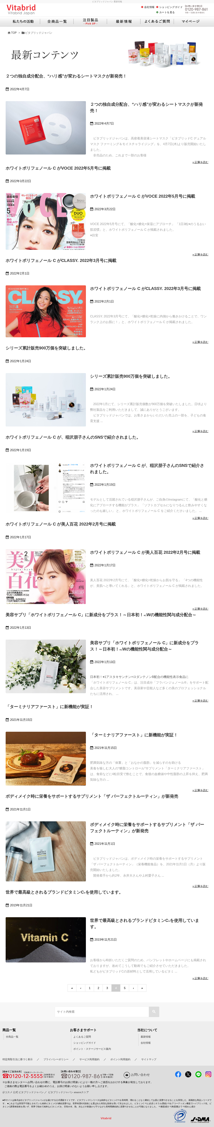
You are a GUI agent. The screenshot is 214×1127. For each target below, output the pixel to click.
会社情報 (149, 7)
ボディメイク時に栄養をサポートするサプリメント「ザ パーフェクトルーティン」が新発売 (92, 796)
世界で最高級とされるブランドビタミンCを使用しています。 (64, 892)
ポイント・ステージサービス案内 (92, 1048)
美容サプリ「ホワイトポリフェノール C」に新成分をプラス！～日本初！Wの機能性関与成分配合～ (101, 614)
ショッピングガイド (171, 7)
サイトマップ (148, 1059)
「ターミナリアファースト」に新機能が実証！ (49, 706)
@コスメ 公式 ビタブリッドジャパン (23, 1092)
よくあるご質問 (82, 1036)
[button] (154, 1012)
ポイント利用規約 (120, 1059)
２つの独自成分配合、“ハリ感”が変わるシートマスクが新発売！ (66, 76)
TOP (14, 32)
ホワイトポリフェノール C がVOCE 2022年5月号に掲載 (58, 168)
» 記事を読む (200, 162)
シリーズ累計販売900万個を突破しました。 (47, 348)
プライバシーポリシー (56, 1059)
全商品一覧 (12, 1036)
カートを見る (167, 12)
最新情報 (146, 1036)
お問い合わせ (140, 1074)
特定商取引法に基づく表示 (18, 1059)
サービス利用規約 (89, 1059)
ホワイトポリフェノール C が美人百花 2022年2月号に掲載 (61, 524)
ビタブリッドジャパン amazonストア (68, 1092)
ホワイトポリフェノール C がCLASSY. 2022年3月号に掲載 (61, 260)
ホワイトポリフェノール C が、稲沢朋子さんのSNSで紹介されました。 (73, 437)
